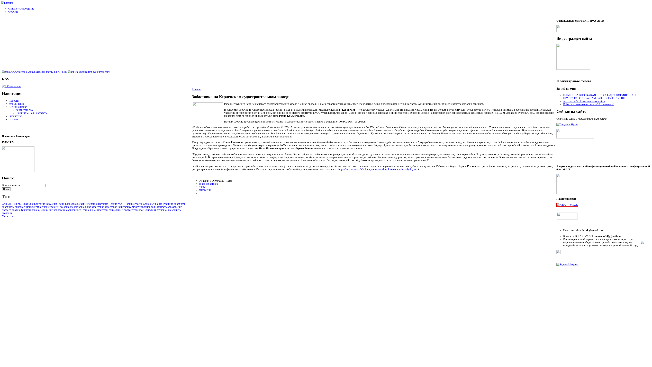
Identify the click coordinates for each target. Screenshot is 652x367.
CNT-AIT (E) (9, 203)
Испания (92, 203)
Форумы (13, 11)
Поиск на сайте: (11, 185)
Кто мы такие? (17, 103)
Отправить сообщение (21, 8)
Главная (196, 89)
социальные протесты (95, 209)
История (103, 203)
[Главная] (7, 2)
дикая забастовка (94, 206)
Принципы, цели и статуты (31, 112)
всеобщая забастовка (72, 206)
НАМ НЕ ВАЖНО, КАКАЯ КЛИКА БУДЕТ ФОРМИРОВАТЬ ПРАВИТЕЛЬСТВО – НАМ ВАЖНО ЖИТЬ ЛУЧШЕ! (599, 97)
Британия (39, 203)
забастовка (111, 206)
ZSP (19, 203)
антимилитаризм (49, 206)
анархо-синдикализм (27, 206)
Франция (168, 203)
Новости (14, 100)
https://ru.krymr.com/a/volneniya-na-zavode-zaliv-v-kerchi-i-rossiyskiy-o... (378, 169)
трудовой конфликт (144, 209)
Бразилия (28, 203)
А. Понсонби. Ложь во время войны (584, 101)
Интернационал (18, 106)
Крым (202, 186)
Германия (51, 203)
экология (7, 213)
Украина (157, 203)
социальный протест (121, 209)
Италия (113, 203)
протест (6, 209)
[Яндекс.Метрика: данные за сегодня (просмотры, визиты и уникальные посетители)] (567, 264)
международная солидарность (149, 206)
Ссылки (13, 119)
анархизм (179, 203)
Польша (129, 203)
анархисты (8, 206)
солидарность (74, 209)
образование (174, 206)
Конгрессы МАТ (25, 109)
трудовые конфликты (169, 209)
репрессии (59, 209)
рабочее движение (42, 209)
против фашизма (21, 209)
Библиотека (15, 116)
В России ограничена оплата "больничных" (588, 104)
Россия (138, 203)
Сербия (147, 203)
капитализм (124, 206)
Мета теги (8, 216)
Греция (62, 203)
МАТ (121, 203)
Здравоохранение (76, 203)
